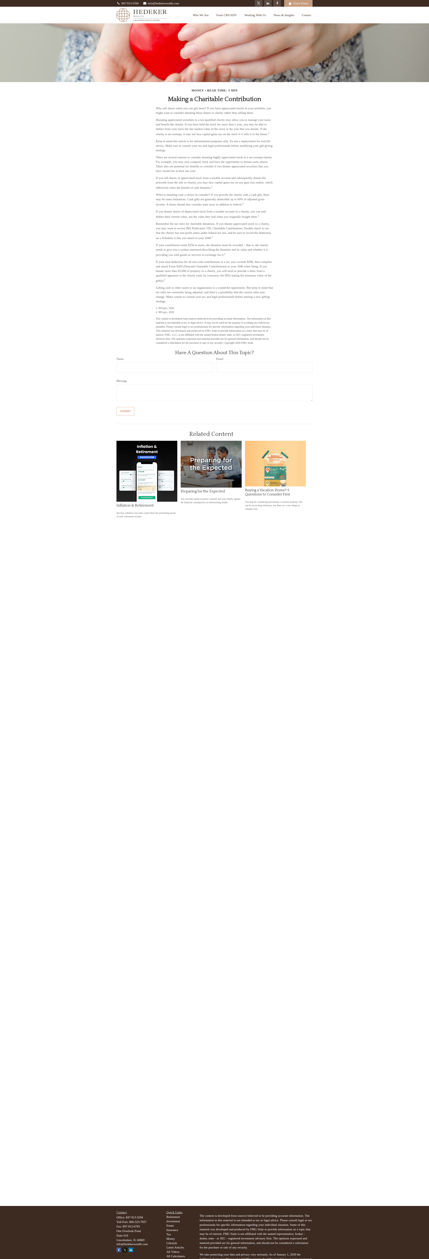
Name (120, 359)
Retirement (173, 1217)
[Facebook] (277, 3)
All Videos (172, 1251)
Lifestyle (171, 1243)
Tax (168, 1234)
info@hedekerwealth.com (163, 3)
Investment (173, 1221)
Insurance (172, 1230)
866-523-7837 (137, 1222)
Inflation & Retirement (135, 505)
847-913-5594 (130, 3)
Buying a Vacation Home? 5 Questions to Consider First (267, 492)
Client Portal (300, 3)
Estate (170, 1225)
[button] (200, 15)
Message (121, 381)
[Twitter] (258, 3)
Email (219, 359)
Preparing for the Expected (203, 491)
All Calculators (175, 1256)
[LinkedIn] (268, 3)
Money (170, 1238)
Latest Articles (175, 1247)
